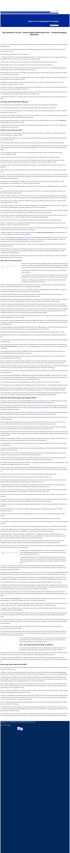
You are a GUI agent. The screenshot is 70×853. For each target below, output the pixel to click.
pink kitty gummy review (36, 407)
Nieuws (27, 8)
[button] (29, 10)
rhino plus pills (30, 329)
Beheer (37, 721)
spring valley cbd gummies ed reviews (18, 239)
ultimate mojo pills (62, 672)
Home (7, 8)
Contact (42, 8)
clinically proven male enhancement (48, 195)
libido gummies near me (60, 67)
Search (48, 25)
